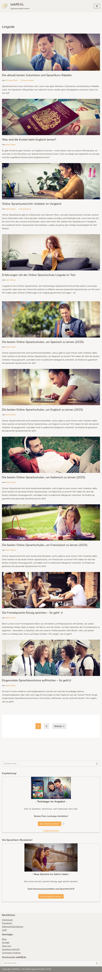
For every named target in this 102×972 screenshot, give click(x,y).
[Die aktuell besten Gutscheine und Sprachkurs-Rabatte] (51, 52)
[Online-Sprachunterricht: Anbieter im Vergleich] (51, 181)
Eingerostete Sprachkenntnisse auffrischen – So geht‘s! (36, 680)
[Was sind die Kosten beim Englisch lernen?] (51, 117)
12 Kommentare (27, 80)
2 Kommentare (24, 209)
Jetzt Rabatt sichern (49, 824)
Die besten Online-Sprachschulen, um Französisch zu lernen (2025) (44, 545)
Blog (4, 939)
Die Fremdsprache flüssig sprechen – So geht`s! (32, 613)
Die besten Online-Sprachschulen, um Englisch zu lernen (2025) (42, 410)
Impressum (7, 919)
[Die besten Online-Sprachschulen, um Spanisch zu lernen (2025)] (51, 319)
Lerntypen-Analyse (11, 952)
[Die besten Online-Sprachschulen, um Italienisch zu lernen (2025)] (51, 455)
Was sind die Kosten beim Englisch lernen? (29, 139)
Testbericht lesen (51, 830)
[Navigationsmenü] (97, 6)
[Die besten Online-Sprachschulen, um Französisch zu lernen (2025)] (51, 522)
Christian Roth (12, 80)
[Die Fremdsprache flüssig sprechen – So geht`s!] (51, 590)
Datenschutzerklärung (12, 926)
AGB (4, 930)
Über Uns (6, 946)
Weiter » (59, 726)
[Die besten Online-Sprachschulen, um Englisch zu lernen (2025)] (51, 387)
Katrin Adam (11, 144)
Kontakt (5, 942)
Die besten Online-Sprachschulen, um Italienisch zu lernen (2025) (43, 477)
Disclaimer (7, 923)
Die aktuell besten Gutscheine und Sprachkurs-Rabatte (37, 75)
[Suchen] (97, 763)
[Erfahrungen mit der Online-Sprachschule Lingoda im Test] (51, 252)
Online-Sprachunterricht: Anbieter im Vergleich (31, 204)
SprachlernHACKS (11, 949)
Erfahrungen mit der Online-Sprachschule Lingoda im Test (38, 275)
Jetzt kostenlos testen (51, 896)
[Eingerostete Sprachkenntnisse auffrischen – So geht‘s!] (51, 658)
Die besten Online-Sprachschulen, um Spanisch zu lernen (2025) (43, 342)
